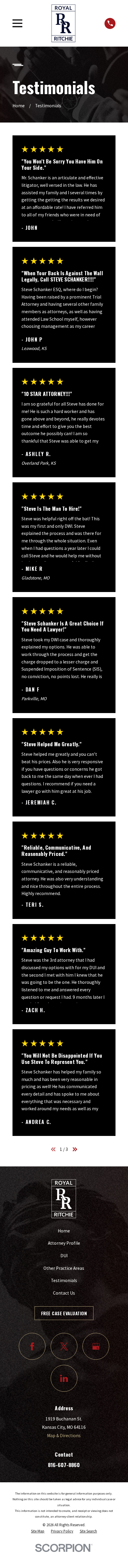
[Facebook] (32, 1346)
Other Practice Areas (63, 1268)
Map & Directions (64, 1435)
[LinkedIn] (64, 1378)
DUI (64, 1255)
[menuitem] (37, 1531)
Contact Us (64, 1293)
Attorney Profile (64, 1243)
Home (64, 1231)
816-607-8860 (64, 1465)
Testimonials (64, 1280)
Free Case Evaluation (64, 1313)
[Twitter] (64, 1346)
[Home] (63, 23)
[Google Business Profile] (95, 1346)
